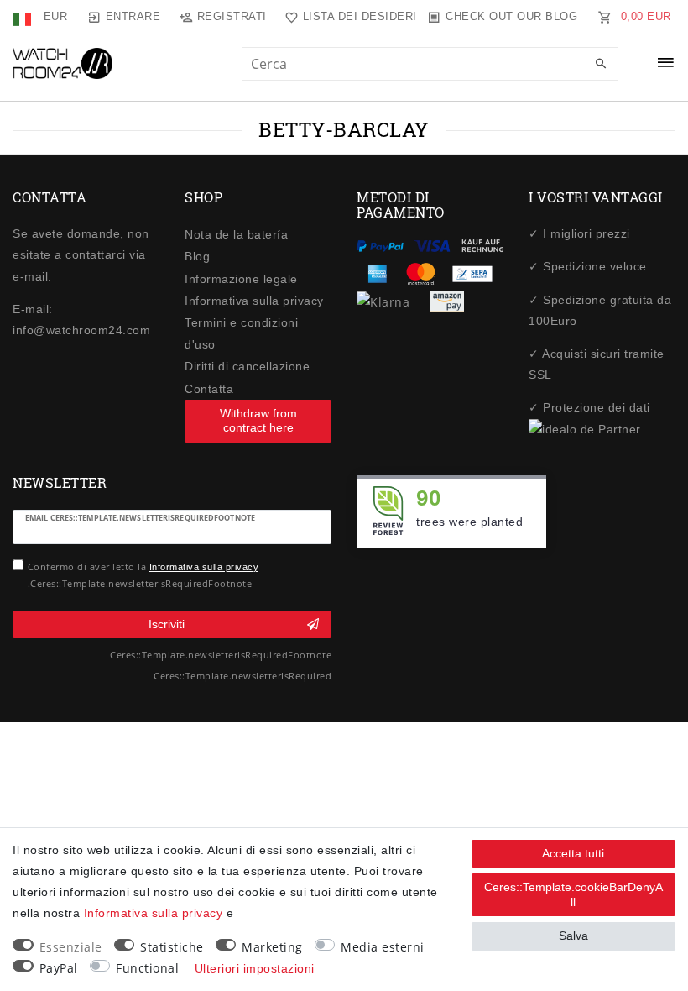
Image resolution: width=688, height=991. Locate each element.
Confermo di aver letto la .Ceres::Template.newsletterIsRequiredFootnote (143, 575)
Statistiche (172, 947)
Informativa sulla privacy (254, 300)
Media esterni (383, 947)
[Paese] (24, 17)
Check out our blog (511, 16)
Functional (147, 968)
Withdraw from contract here (258, 420)
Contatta (209, 389)
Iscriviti (167, 624)
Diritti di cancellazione (247, 366)
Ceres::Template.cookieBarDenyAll (573, 894)
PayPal (58, 968)
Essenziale (70, 947)
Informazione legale (241, 279)
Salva (573, 935)
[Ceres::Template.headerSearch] (602, 64)
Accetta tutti (573, 853)
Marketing (272, 947)
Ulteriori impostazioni (255, 968)
